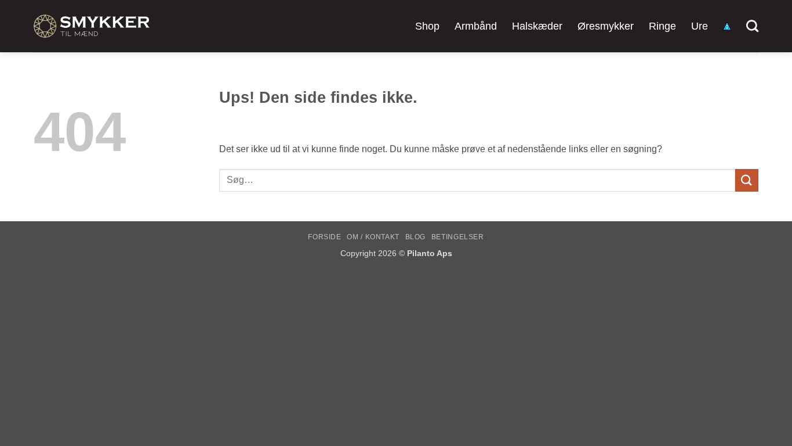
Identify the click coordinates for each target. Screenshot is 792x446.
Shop (427, 26)
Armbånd (476, 26)
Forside (324, 237)
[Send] (746, 180)
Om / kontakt (373, 237)
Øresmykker (605, 26)
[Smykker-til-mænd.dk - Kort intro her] (92, 26)
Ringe (662, 26)
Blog (415, 237)
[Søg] (752, 26)
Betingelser (457, 237)
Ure (699, 26)
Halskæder (537, 26)
